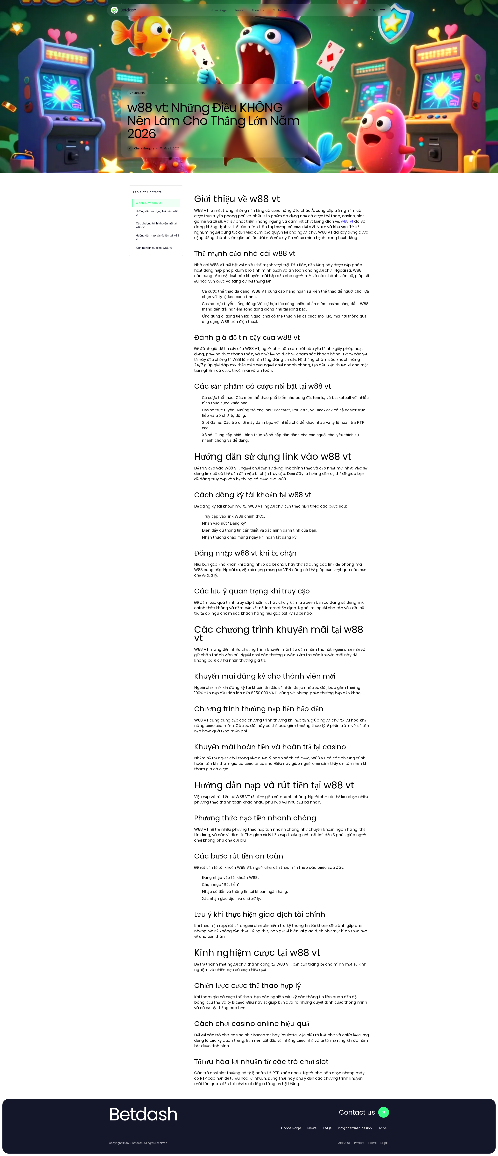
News (312, 1128)
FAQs (327, 1128)
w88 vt (347, 221)
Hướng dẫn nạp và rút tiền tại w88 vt (157, 237)
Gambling (137, 92)
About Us (344, 1143)
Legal (384, 1143)
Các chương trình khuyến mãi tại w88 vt (156, 225)
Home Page (291, 1128)
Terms (372, 1143)
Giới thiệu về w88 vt (148, 202)
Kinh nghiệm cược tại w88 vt (154, 247)
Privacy (359, 1143)
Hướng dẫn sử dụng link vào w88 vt (157, 212)
